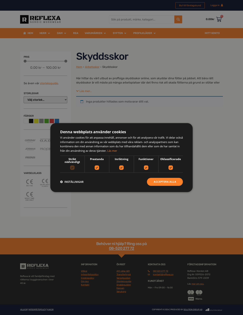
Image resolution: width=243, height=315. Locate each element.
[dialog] (121, 157)
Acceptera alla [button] (165, 181)
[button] (72, 182)
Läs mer (112, 150)
